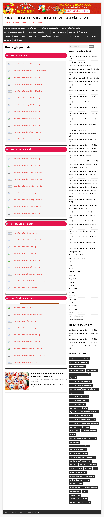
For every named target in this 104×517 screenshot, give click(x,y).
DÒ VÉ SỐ (85, 36)
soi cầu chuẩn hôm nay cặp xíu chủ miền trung (82, 175)
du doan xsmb (92, 370)
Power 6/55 (73, 289)
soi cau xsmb (74, 442)
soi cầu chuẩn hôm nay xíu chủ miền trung (83, 205)
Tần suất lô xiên (76, 484)
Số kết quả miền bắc (75, 313)
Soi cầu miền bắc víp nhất (71, 28)
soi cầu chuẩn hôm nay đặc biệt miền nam (83, 221)
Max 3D (71, 282)
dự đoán (73, 378)
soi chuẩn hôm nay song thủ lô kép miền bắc (84, 161)
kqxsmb (72, 434)
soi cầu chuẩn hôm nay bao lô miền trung (82, 171)
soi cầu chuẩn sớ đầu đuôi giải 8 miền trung (83, 190)
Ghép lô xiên (74, 431)
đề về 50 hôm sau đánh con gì (80, 503)
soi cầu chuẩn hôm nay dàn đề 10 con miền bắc (83, 114)
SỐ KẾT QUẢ (18, 40)
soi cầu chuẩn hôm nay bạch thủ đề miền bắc (82, 73)
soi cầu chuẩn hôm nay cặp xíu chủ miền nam (82, 216)
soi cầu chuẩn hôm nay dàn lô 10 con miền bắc (83, 86)
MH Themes (35, 512)
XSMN (30, 36)
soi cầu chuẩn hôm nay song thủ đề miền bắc (82, 156)
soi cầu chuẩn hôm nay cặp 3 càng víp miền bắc (83, 91)
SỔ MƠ (94, 36)
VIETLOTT (57, 36)
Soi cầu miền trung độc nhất (14, 32)
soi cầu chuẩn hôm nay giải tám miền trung (83, 183)
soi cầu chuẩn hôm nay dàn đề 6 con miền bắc (83, 103)
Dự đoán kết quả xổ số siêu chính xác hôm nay (86, 389)
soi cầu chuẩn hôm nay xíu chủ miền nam (82, 248)
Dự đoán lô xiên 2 (76, 393)
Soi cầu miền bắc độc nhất (49, 28)
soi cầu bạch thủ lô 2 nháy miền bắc (81, 65)
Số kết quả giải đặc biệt (78, 472)
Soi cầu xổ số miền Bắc (88, 465)
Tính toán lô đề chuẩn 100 (78, 32)
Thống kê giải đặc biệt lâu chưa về (82, 476)
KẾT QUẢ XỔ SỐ (46, 36)
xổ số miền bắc (75, 495)
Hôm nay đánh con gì (89, 431)
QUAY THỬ (7, 40)
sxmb (95, 469)
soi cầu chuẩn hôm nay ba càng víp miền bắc (84, 69)
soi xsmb (88, 469)
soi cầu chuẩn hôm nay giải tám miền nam (83, 224)
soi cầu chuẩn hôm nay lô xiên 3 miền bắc (83, 148)
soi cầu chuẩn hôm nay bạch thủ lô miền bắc (84, 81)
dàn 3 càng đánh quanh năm (80, 374)
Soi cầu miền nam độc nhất (38, 32)
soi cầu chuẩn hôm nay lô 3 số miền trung (83, 187)
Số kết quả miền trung (76, 316)
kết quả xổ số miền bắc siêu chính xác (83, 438)
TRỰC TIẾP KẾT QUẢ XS (11, 36)
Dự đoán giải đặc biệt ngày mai (81, 385)
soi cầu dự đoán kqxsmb (78, 453)
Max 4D (71, 286)
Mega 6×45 (73, 279)
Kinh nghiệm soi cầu (59, 32)
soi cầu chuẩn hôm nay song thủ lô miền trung (82, 200)
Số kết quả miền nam (76, 320)
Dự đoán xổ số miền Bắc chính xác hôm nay (85, 412)
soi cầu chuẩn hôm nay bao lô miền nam (82, 212)
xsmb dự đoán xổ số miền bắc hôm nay (83, 487)
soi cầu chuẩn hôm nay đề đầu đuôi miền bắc (82, 140)
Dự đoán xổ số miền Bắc (78, 408)
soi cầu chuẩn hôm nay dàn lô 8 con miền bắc (83, 135)
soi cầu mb (73, 465)
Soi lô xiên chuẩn (76, 469)
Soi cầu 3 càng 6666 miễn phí (79, 446)
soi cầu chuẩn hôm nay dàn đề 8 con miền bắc (83, 109)
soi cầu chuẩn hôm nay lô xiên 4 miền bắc (83, 152)
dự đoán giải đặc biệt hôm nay (80, 382)
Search (91, 46)
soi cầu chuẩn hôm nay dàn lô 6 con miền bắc (83, 126)
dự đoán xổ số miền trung (79, 427)
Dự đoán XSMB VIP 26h (77, 404)
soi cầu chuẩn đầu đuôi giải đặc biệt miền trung (82, 195)
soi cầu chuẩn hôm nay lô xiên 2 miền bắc (83, 145)
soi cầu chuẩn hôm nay (78, 450)
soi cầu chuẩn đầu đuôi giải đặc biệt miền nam (82, 238)
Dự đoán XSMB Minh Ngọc (79, 400)
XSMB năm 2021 (75, 491)
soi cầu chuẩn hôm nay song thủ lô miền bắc (84, 164)
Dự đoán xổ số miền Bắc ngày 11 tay (82, 419)
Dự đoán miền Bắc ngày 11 (79, 397)
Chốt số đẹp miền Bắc (77, 366)
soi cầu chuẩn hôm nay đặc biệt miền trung (83, 180)
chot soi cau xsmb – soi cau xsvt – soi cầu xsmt (20, 28)
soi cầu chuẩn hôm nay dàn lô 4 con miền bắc (83, 120)
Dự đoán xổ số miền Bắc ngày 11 (81, 416)
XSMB (23, 36)
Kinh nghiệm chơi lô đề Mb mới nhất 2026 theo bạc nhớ (47, 375)
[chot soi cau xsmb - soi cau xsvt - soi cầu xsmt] (52, 13)
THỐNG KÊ (68, 36)
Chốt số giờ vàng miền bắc (79, 359)
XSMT (36, 36)
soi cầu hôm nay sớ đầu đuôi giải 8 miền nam (82, 232)
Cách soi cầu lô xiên (77, 370)
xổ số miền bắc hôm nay (78, 499)
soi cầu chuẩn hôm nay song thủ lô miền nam (82, 244)
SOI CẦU (76, 36)
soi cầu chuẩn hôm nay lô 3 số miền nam (82, 228)
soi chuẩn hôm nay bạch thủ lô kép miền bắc (84, 78)
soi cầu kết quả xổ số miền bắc (80, 461)
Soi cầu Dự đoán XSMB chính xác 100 (82, 457)
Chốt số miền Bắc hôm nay (79, 363)
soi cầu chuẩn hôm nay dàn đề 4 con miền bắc (83, 97)
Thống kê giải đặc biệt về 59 (79, 480)
